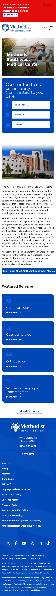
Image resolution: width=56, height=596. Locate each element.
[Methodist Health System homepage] (23, 28)
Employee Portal (10, 500)
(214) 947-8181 (28, 446)
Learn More (9, 15)
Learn (28, 306)
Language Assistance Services (17, 489)
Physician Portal (10, 505)
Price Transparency (11, 494)
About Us (6, 463)
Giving (5, 468)
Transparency (34, 558)
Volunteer (6, 474)
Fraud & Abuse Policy (12, 515)
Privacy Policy (7, 558)
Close (46, 5)
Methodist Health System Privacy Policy (21, 520)
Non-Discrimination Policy (15, 510)
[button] (51, 28)
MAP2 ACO (6, 484)
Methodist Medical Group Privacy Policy (21, 526)
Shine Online (8, 479)
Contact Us (28, 453)
